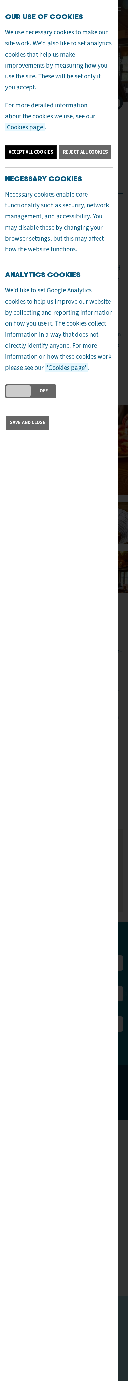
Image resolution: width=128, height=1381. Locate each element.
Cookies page (25, 127)
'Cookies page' (66, 367)
